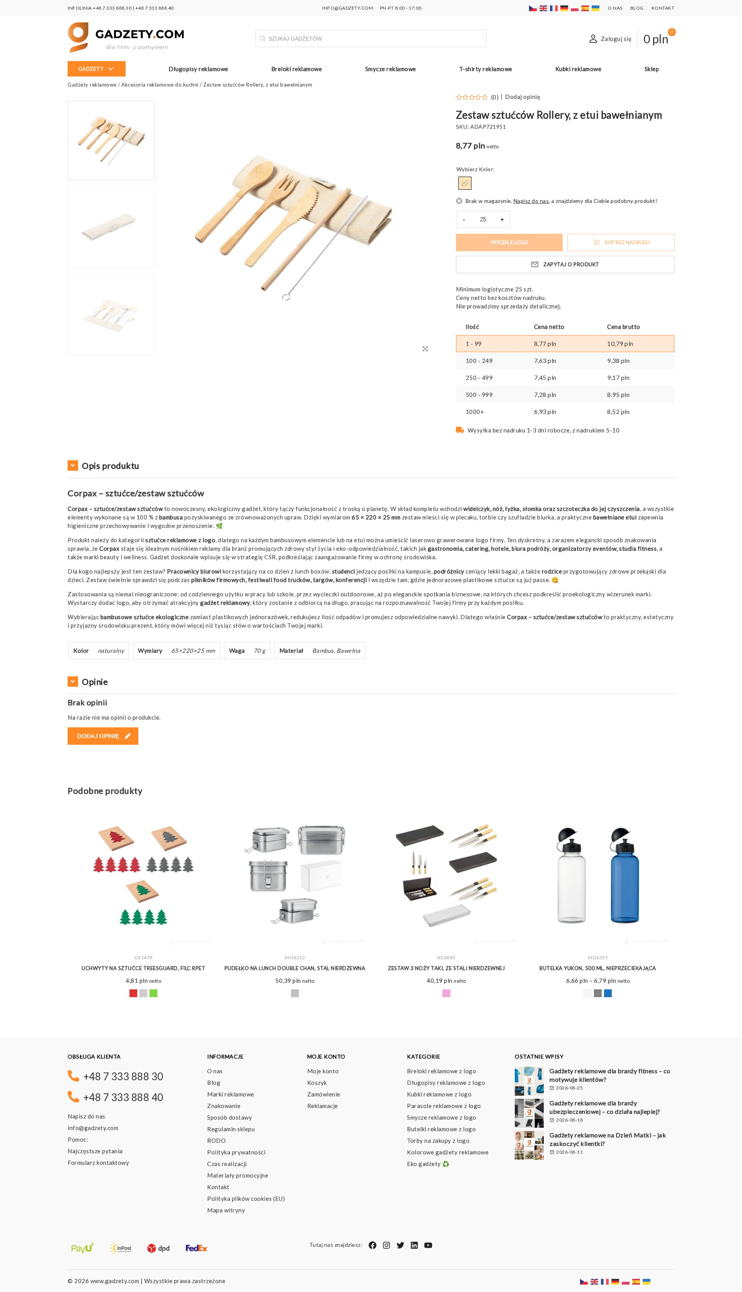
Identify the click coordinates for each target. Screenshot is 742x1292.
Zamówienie (323, 1094)
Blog (637, 8)
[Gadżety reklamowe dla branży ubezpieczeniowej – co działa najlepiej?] (529, 1114)
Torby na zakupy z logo (438, 1140)
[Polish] (575, 8)
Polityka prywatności (236, 1152)
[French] (554, 8)
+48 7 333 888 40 (154, 8)
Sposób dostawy (229, 1117)
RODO (216, 1140)
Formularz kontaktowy (98, 1162)
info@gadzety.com (93, 1127)
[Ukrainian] (596, 8)
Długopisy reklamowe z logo (446, 1082)
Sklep (652, 68)
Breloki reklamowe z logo (441, 1070)
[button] (111, 355)
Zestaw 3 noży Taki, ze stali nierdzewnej (446, 968)
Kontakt (663, 8)
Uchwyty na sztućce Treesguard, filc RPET (143, 968)
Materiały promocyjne (237, 1175)
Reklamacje (322, 1105)
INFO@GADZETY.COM (347, 8)
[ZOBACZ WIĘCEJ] (143, 876)
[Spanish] (585, 8)
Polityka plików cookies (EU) (246, 1198)
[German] (564, 8)
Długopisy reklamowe (198, 68)
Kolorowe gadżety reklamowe (447, 1152)
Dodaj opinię (522, 97)
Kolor (486, 169)
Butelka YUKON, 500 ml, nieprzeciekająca (597, 968)
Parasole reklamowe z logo (444, 1105)
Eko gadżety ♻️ (428, 1163)
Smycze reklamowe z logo (442, 1117)
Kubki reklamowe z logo (439, 1094)
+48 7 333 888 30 (112, 8)
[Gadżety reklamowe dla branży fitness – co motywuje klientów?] (529, 1082)
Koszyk (317, 1082)
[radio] (465, 183)
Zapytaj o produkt (571, 264)
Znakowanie (223, 1105)
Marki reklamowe (230, 1094)
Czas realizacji (227, 1163)
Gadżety (91, 69)
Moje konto (323, 1070)
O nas (615, 8)
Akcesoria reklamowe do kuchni (160, 85)
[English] (543, 8)
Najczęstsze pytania (95, 1150)
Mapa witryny (226, 1210)
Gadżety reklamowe (92, 85)
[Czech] (533, 8)
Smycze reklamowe (390, 68)
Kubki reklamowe (578, 68)
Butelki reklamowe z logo (441, 1128)
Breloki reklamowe (296, 68)
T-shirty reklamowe (485, 68)
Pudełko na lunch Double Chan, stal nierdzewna (295, 968)
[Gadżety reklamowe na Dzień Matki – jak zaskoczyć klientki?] (529, 1146)
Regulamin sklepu (231, 1128)
